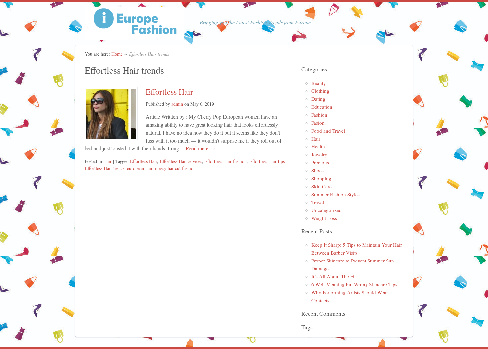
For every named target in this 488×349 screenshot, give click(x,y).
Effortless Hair (169, 92)
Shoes (317, 170)
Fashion (319, 114)
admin (177, 104)
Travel (317, 202)
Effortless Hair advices (181, 161)
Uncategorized (326, 210)
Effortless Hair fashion (225, 161)
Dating (318, 98)
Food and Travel (328, 130)
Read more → (199, 148)
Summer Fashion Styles (335, 194)
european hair (139, 168)
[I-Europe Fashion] (134, 36)
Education (321, 106)
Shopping (321, 178)
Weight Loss (324, 218)
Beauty (318, 83)
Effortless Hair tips (267, 161)
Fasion (318, 122)
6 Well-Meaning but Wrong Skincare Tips (354, 284)
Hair (107, 161)
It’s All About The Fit (333, 276)
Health (318, 146)
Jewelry (319, 154)
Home (116, 54)
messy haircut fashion (175, 168)
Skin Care (321, 186)
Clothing (320, 90)
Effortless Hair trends (104, 168)
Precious (320, 162)
